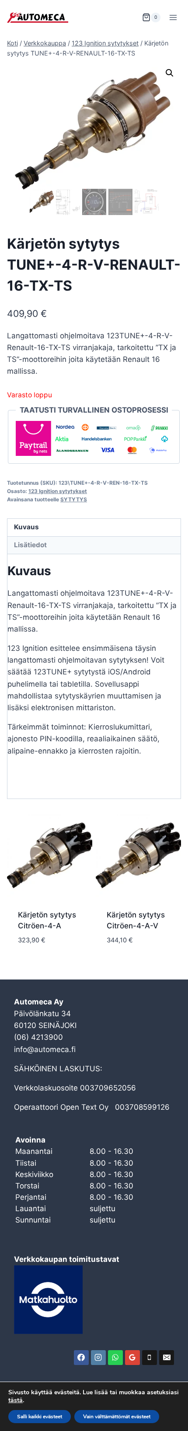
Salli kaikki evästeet (39, 1416)
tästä (15, 1400)
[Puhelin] (149, 1357)
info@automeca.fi (45, 1049)
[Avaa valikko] (173, 17)
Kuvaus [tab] (26, 527)
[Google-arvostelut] (132, 1357)
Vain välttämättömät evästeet (116, 1416)
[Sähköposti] (166, 1357)
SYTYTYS (73, 499)
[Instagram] (98, 1357)
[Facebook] (81, 1357)
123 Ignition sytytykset (57, 491)
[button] (170, 73)
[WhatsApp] (115, 1357)
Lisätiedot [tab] (30, 545)
